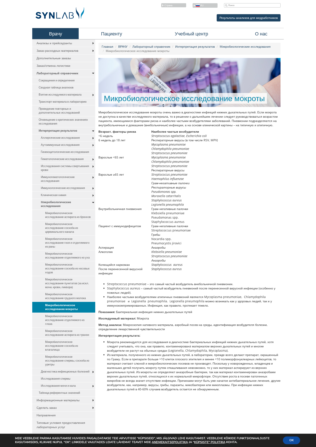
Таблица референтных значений (59, 393)
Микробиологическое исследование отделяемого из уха (67, 255)
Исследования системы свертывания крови (65, 168)
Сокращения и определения (57, 80)
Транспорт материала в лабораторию (63, 101)
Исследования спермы (55, 378)
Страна (168, 5)
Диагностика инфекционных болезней (65, 371)
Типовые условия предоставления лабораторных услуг (61, 425)
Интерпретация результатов (58, 130)
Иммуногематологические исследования (58, 179)
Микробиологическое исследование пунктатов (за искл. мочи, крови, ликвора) (67, 283)
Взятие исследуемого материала (60, 94)
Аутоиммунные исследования (60, 145)
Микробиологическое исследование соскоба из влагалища (61, 345)
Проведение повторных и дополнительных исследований (59, 110)
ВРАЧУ (122, 46)
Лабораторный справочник (57, 73)
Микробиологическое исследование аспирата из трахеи (67, 333)
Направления (46, 415)
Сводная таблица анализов (56, 87)
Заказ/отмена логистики (53, 66)
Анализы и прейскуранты (54, 43)
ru (202, 5)
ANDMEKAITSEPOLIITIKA (170, 442)
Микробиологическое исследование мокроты (61, 307)
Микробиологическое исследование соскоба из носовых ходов (67, 268)
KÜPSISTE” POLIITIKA (209, 442)
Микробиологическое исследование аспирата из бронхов (68, 215)
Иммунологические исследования (63, 188)
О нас (261, 33)
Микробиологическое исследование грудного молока (65, 296)
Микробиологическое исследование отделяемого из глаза (64, 320)
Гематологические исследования (62, 159)
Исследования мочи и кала (58, 386)
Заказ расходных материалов (57, 51)
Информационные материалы (58, 400)
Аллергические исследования (60, 138)
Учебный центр (191, 33)
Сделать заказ (47, 408)
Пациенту (111, 33)
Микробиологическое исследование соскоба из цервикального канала (61, 228)
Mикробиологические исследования (56, 204)
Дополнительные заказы (54, 58)
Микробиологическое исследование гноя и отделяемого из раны (67, 242)
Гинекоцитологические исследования (65, 152)
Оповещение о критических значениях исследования (63, 121)
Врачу (55, 33)
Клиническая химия (53, 195)
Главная (107, 46)
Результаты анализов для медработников (248, 18)
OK (291, 440)
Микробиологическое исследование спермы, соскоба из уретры (67, 360)
